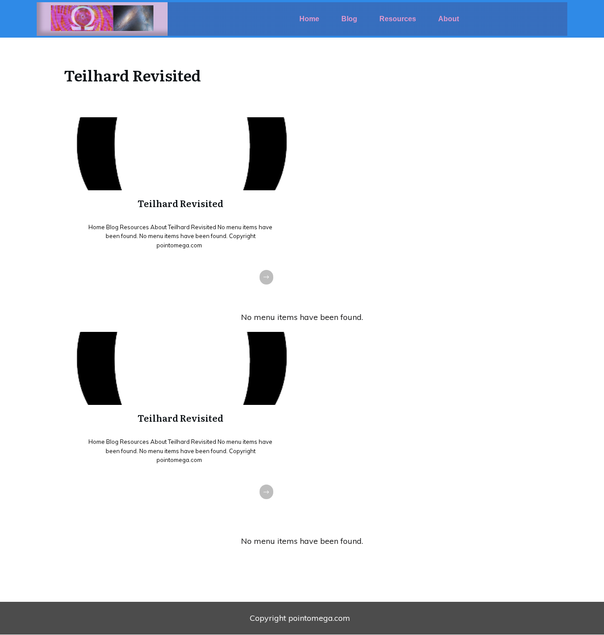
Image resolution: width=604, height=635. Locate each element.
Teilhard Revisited (180, 209)
